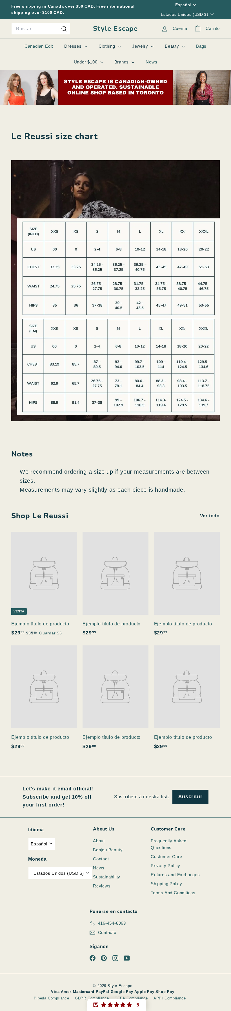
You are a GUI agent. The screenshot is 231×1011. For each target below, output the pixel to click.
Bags (201, 46)
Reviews (102, 885)
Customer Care (166, 856)
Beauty (173, 46)
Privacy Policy (165, 865)
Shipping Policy (166, 883)
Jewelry (140, 46)
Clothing (108, 46)
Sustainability (106, 876)
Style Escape (115, 28)
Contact (101, 858)
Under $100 (86, 62)
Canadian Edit (39, 46)
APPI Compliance (170, 998)
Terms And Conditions (173, 892)
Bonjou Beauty (108, 849)
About (99, 840)
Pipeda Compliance (51, 998)
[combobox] (40, 29)
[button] (116, 1005)
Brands (122, 62)
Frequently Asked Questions (168, 844)
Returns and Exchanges (175, 874)
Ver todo (210, 515)
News (151, 62)
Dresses (73, 46)
